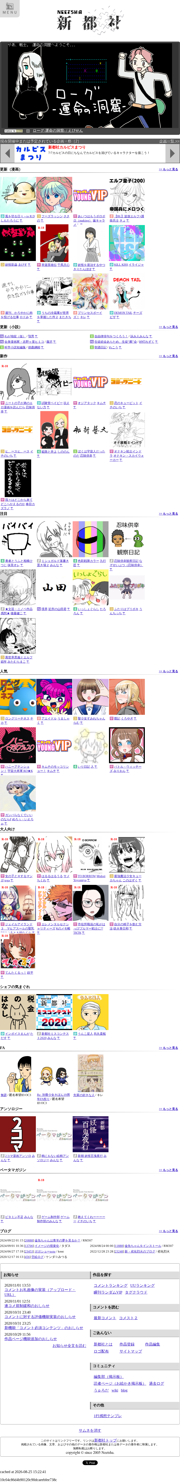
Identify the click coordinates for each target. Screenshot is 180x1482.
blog (124, 1390)
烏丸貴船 (100, 1033)
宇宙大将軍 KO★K (20, 771)
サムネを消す (90, 1430)
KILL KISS (121, 264)
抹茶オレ (14, 565)
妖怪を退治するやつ (91, 265)
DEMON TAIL (123, 313)
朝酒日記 (100, 347)
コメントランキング (111, 1286)
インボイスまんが (17, 1033)
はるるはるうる (52, 876)
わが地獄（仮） (15, 336)
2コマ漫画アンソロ (18, 1156)
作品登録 (127, 1344)
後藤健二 (17, 613)
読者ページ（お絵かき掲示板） (120, 1383)
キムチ (101, 403)
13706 (29, 1246)
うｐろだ (101, 1390)
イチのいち (84, 1221)
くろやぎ (127, 718)
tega (7, 880)
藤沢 (49, 341)
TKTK (77, 932)
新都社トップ (105, 1440)
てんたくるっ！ (15, 972)
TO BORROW (87, 876)
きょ (123, 220)
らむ (76, 722)
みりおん (119, 771)
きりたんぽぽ (82, 269)
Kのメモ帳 (63, 928)
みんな (54, 565)
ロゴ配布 (101, 1351)
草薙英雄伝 (49, 265)
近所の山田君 (57, 609)
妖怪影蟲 (11, 264)
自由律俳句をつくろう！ (111, 336)
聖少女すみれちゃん (91, 718)
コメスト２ (128, 1318)
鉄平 (30, 972)
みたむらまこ (17, 661)
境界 (44, 609)
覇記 (117, 718)
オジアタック (87, 403)
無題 (4, 1095)
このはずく (130, 880)
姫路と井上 (49, 451)
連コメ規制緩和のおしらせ (26, 1306)
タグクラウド (136, 1292)
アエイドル (49, 718)
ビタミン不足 (14, 1217)
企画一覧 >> (169, 141)
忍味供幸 (86, 455)
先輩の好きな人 (84, 1095)
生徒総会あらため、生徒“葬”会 (115, 341)
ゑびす (22, 264)
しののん (63, 451)
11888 (119, 1246)
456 (27, 1257)
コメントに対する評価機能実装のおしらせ (40, 1317)
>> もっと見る (168, 169)
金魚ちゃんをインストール (143, 1246)
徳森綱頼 (34, 347)
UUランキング (142, 1286)
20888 (29, 1240)
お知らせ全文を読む (69, 1346)
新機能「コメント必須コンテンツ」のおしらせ (43, 1328)
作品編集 (152, 1344)
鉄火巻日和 (121, 928)
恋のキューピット (126, 403)
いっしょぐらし (88, 609)
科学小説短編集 (15, 347)
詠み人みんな (139, 336)
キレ (83, 317)
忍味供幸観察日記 (126, 561)
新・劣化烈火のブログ (140, 1251)
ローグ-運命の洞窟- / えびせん (58, 130)
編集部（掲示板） (109, 1377)
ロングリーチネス (17, 718)
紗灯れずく (146, 341)
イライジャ (136, 264)
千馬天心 (63, 265)
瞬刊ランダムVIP (108, 1292)
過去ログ (156, 1383)
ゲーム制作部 (50, 1217)
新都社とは (103, 1344)
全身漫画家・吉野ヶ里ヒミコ (24, 341)
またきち (65, 317)
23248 (119, 1251)
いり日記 (84, 766)
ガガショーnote (45, 1251)
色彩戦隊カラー (88, 561)
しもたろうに (10, 220)
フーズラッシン (52, 216)
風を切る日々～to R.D (20, 216)
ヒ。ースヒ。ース (17, 451)
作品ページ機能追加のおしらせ (30, 1339)
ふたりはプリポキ (126, 609)
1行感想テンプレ (108, 1416)
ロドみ (24, 317)
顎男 (31, 336)
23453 (29, 1251)
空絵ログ (37, 1257)
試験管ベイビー (52, 403)
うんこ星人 (85, 1033)
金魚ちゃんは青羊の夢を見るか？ (57, 1240)
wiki (115, 1390)
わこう (113, 347)
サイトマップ (131, 1351)
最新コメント (105, 1318)
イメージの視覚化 (47, 1246)
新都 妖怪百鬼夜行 (90, 1156)
